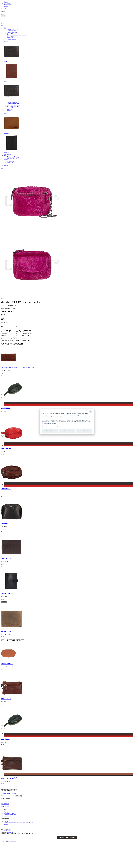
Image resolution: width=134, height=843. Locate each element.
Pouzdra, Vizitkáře (11, 107)
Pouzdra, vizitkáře (11, 39)
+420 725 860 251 (5, 830)
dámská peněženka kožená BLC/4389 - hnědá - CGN (17, 367)
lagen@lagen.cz (9, 832)
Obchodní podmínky (9, 813)
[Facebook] (5, 804)
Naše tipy (6, 41)
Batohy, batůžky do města (13, 106)
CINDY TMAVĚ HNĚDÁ (9, 778)
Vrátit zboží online (67, 837)
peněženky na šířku (11, 30)
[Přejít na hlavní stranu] (4, 8)
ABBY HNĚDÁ (6, 489)
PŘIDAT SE (18, 796)
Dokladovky (10, 37)
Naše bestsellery (8, 154)
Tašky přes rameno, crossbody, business (16, 35)
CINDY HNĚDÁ (6, 699)
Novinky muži (10, 162)
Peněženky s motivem (12, 29)
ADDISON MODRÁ (7, 593)
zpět (2, 168)
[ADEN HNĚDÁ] (11, 628)
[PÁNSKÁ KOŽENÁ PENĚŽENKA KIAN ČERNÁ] (11, 150)
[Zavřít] (90, 411)
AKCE (14, 793)
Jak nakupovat (7, 3)
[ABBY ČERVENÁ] (11, 440)
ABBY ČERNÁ (5, 408)
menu (2, 25)
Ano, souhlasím (50, 431)
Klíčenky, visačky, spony (13, 157)
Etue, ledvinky (10, 36)
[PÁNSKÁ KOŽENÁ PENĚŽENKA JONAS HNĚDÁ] (11, 78)
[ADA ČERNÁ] (11, 520)
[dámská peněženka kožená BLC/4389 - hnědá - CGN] (8, 364)
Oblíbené (6, 165)
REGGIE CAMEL (7, 664)
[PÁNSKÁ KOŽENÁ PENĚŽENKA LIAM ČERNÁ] (11, 58)
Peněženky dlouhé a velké (13, 102)
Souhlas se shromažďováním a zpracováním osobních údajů (18, 822)
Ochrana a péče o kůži (12, 158)
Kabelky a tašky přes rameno (14, 105)
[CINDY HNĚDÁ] (11, 695)
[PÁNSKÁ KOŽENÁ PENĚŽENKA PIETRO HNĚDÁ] (11, 130)
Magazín (6, 2)
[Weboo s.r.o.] (11, 841)
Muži (5, 28)
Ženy (5, 101)
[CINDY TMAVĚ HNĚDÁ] (11, 771)
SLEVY (9, 793)
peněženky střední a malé (13, 103)
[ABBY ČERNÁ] (11, 399)
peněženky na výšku (12, 32)
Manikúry (6, 152)
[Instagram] (5, 806)
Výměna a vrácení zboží (10, 814)
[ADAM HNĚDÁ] (11, 555)
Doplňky (6, 155)
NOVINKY (4, 793)
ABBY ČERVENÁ (6, 448)
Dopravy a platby (8, 4)
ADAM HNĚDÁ (6, 558)
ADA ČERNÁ (5, 524)
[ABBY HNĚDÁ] (11, 480)
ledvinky (9, 110)
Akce (5, 164)
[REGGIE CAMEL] (8, 661)
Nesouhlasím (67, 431)
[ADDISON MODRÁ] (11, 590)
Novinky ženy (10, 161)
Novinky (6, 81)
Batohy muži (10, 33)
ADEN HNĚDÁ (6, 631)
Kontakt (6, 6)
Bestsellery (6, 61)
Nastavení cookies (84, 431)
